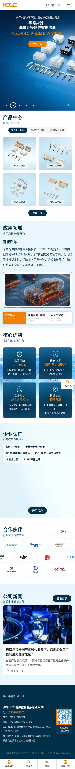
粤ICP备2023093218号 (58, 753)
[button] (6, 105)
